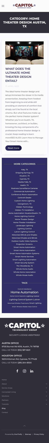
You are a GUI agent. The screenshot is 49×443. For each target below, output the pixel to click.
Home (4, 380)
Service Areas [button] (7, 388)
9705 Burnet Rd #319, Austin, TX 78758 (20, 346)
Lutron (36, 299)
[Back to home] (24, 6)
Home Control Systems (18, 296)
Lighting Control (32, 296)
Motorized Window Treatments (18, 303)
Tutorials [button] (5, 404)
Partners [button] (5, 400)
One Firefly (18, 434)
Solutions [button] (5, 396)
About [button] (4, 384)
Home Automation (24, 292)
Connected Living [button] (9, 392)
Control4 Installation (24, 289)
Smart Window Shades (20, 306)
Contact (5, 412)
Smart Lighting (35, 303)
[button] (3, 6)
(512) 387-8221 (24, 350)
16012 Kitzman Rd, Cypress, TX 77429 (19, 359)
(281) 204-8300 (25, 363)
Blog (3, 408)
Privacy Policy (39, 434)
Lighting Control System (21, 299)
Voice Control (32, 306)
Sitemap (28, 434)
